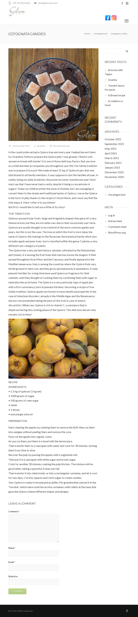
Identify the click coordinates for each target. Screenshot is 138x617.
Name (12, 548)
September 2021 (114, 143)
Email (11, 562)
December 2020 (114, 172)
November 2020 (114, 176)
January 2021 (112, 167)
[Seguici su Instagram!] (127, 3)
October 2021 (113, 139)
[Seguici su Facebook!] (122, 3)
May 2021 (111, 148)
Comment (14, 511)
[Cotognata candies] (53, 94)
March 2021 (112, 158)
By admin (41, 146)
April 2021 (111, 153)
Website (13, 576)
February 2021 (113, 162)
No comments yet (61, 146)
